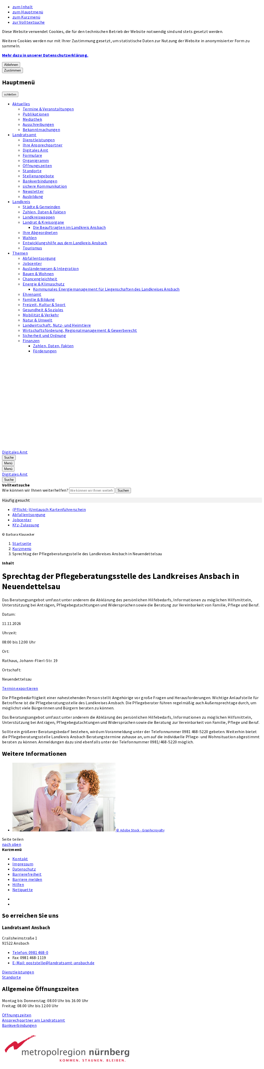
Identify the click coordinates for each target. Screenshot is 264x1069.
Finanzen (31, 340)
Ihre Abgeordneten (40, 232)
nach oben (11, 844)
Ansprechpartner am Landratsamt (33, 1020)
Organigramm (36, 160)
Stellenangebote (38, 175)
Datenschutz (24, 869)
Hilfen (18, 884)
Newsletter (33, 191)
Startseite (21, 543)
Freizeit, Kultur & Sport (44, 304)
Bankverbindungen (40, 181)
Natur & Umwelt (37, 320)
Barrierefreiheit (27, 874)
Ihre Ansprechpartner (42, 144)
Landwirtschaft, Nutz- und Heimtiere (57, 325)
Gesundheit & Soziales (43, 309)
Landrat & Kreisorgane (43, 222)
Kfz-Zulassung (25, 524)
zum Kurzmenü (26, 17)
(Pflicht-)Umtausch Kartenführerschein (49, 509)
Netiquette (22, 889)
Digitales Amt (35, 150)
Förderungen (45, 350)
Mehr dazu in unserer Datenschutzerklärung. (45, 55)
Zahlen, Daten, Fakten (53, 345)
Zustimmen (12, 70)
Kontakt (20, 858)
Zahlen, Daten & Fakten (44, 211)
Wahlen (30, 237)
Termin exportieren (20, 688)
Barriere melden (27, 879)
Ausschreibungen (38, 124)
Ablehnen (11, 65)
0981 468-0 (30, 952)
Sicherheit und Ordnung (44, 335)
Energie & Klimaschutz (44, 283)
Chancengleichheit (40, 278)
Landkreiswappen (39, 217)
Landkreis (21, 201)
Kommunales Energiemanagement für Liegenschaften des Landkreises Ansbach (106, 289)
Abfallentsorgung (39, 258)
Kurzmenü (21, 548)
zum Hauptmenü (27, 11)
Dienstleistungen (39, 139)
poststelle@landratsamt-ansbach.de (53, 962)
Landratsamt (24, 134)
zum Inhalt (22, 6)
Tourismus (32, 247)
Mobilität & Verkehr (41, 314)
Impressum (22, 863)
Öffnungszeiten (37, 165)
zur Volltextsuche (28, 22)
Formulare (32, 155)
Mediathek (32, 119)
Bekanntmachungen (41, 129)
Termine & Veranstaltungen (48, 108)
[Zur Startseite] (133, 446)
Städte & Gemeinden (41, 206)
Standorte (32, 170)
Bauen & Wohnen (38, 273)
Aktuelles (21, 103)
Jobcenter (32, 263)
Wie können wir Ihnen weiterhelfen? (35, 490)
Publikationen (36, 114)
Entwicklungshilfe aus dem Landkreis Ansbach (65, 242)
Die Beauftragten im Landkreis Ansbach (69, 227)
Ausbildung (33, 196)
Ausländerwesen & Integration (51, 268)
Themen (20, 253)
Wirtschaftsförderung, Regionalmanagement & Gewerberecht (80, 330)
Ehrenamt (32, 294)
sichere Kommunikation (45, 186)
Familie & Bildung (39, 299)
